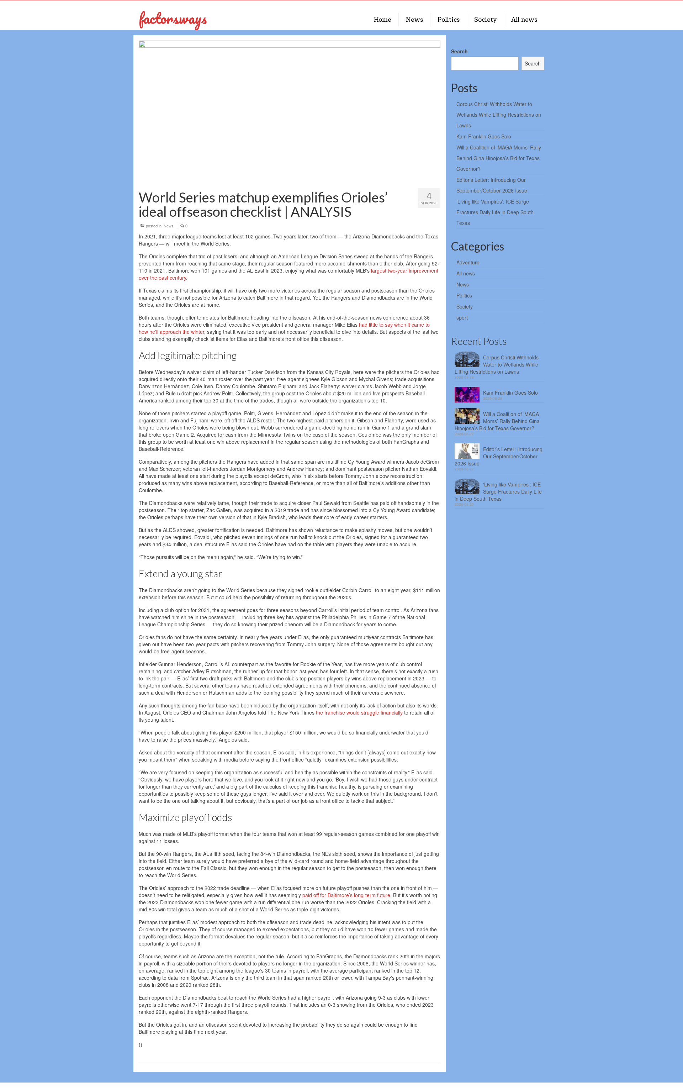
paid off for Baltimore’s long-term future (346, 895)
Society (464, 306)
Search (459, 51)
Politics (464, 295)
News (169, 225)
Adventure (468, 262)
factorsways (173, 18)
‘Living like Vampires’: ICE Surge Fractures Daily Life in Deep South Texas (495, 212)
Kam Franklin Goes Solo (483, 136)
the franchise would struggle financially (359, 712)
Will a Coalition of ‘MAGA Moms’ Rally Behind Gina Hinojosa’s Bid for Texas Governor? (498, 158)
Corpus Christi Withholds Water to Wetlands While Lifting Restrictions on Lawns (498, 114)
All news (465, 273)
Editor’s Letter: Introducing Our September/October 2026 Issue (498, 456)
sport (462, 317)
